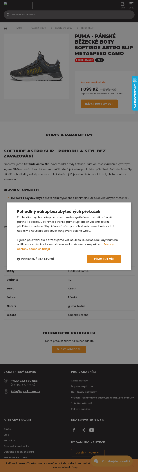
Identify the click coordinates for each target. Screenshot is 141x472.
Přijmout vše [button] (104, 259)
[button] (35, 259)
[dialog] (69, 236)
